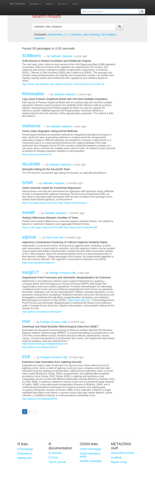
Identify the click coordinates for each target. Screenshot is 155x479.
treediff (28, 212)
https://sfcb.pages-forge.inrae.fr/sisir (39, 203)
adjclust (29, 237)
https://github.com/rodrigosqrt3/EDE (39, 399)
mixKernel (31, 126)
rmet (26, 321)
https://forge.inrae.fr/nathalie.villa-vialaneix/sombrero (47, 84)
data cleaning (91, 34)
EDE (26, 356)
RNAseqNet (33, 93)
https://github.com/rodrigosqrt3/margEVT (42, 312)
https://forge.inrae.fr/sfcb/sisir (73, 203)
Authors (49, 4)
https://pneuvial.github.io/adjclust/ (38, 262)
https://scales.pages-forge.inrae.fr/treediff (42, 227)
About (75, 4)
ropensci (39, 38)
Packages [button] (35, 4)
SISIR (27, 182)
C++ (66, 34)
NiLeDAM (31, 164)
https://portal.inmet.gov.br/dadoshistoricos (44, 343)
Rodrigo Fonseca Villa (62, 272)
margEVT (30, 272)
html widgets (108, 34)
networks (76, 34)
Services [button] (62, 4)
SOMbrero (31, 55)
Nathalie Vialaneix (62, 56)
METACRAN (17, 3)
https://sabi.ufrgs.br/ (78, 300)
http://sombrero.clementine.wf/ (89, 84)
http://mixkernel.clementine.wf (36, 154)
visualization (55, 34)
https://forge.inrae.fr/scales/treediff (80, 227)
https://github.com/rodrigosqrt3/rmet (39, 347)
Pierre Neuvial (54, 237)
